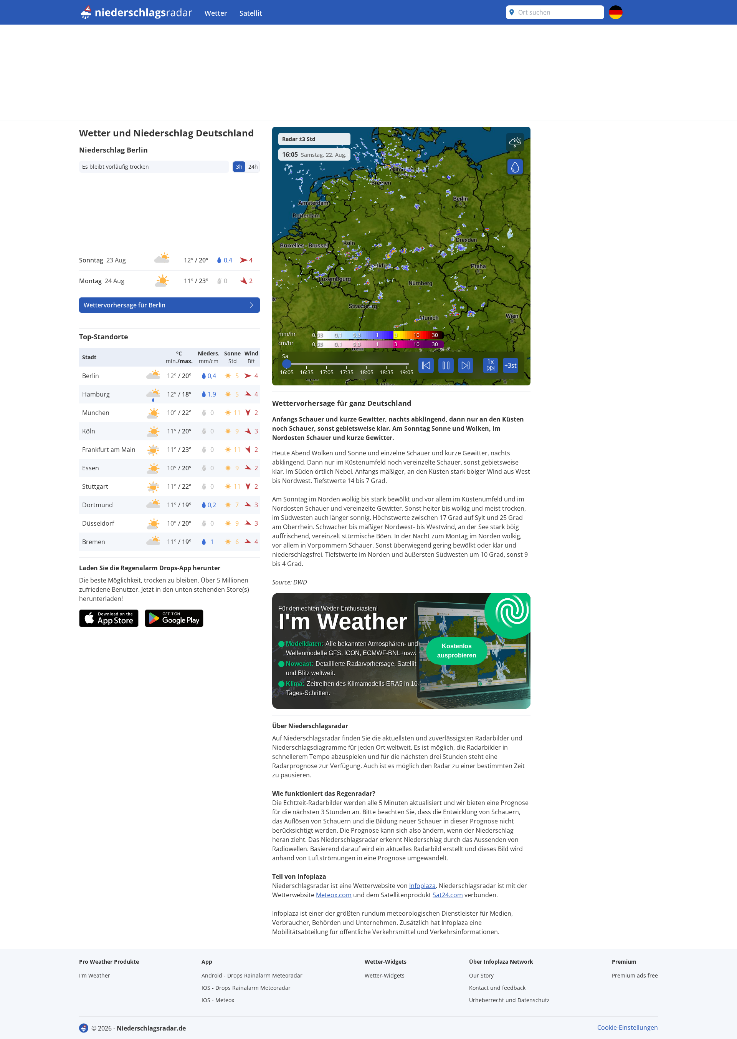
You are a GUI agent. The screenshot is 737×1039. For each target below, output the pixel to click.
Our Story (481, 975)
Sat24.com (448, 895)
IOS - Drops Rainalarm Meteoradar (246, 987)
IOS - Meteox (218, 1000)
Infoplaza (422, 885)
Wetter (216, 13)
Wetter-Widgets (385, 975)
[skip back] (426, 365)
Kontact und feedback (497, 987)
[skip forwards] (465, 365)
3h (239, 166)
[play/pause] (446, 365)
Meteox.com (334, 895)
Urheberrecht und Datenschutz (509, 1000)
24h (253, 166)
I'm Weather (94, 975)
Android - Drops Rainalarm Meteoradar (252, 975)
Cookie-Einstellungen (627, 1027)
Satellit (251, 13)
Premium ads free (635, 975)
